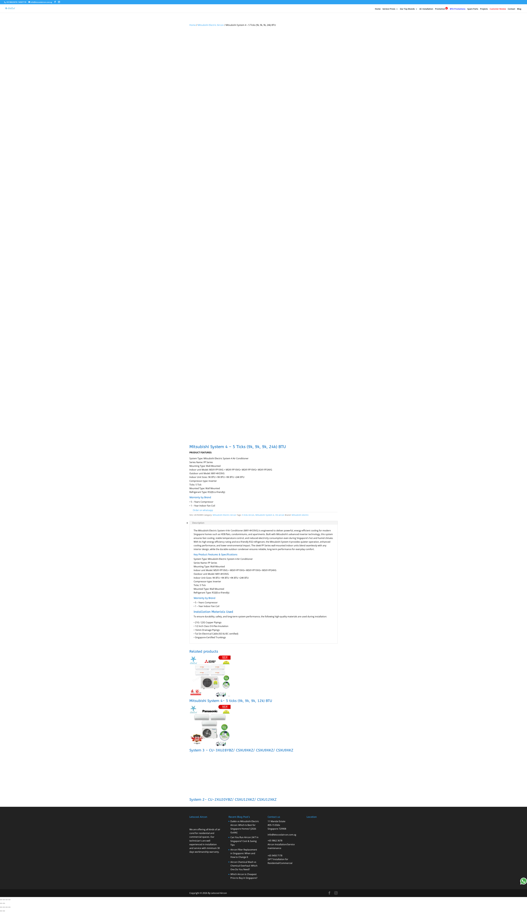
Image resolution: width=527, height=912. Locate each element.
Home (378, 9)
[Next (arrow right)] (4, 903)
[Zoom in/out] (1, 899)
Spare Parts (472, 9)
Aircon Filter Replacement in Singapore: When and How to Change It (243, 853)
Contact (511, 9)
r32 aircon (279, 515)
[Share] (6, 899)
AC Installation (426, 9)
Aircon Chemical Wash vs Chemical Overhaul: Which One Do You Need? (243, 865)
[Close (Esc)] (9, 899)
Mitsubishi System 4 (264, 515)
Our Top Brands (407, 9)
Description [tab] (198, 522)
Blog (519, 9)
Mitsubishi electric (300, 515)
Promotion (440, 9)
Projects (484, 9)
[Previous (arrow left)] (1, 903)
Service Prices (388, 9)
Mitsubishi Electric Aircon (211, 25)
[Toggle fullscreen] (4, 899)
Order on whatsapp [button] (203, 510)
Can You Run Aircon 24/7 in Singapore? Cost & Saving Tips (244, 841)
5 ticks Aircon (248, 515)
